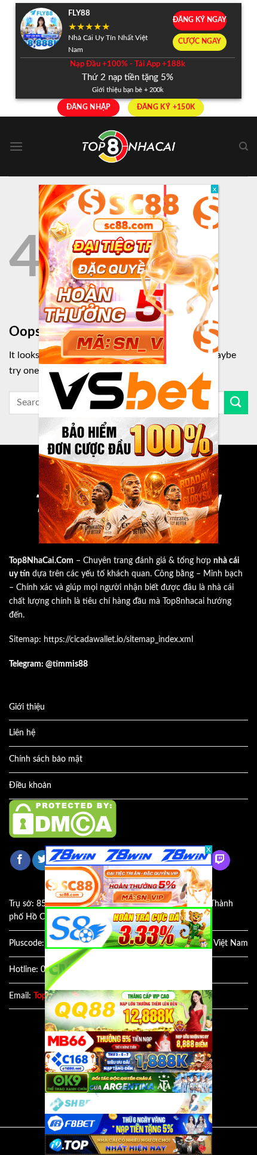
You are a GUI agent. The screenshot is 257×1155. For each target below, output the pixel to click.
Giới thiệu (27, 707)
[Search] (243, 146)
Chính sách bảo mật (45, 759)
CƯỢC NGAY (199, 41)
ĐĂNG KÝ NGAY (200, 20)
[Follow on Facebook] (20, 860)
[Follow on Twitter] (42, 860)
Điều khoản (30, 785)
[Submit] (236, 402)
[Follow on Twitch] (220, 860)
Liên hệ (22, 733)
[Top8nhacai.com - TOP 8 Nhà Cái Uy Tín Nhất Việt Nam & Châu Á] (128, 147)
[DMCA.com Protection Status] (63, 818)
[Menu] (16, 146)
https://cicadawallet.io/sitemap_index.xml (118, 639)
